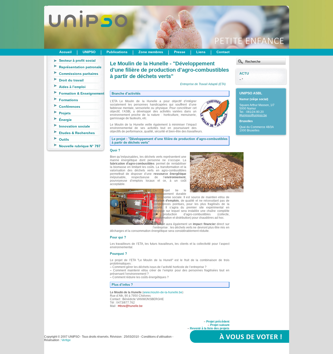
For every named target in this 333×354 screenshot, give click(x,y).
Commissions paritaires (78, 74)
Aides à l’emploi (72, 87)
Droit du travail (71, 80)
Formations (68, 100)
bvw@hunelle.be (131, 306)
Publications (117, 52)
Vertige (66, 340)
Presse (179, 52)
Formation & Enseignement (81, 93)
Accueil (65, 52)
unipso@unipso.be (254, 115)
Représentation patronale (80, 67)
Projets (65, 113)
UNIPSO (89, 52)
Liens (201, 52)
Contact (223, 52)
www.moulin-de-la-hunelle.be (162, 292)
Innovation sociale (74, 126)
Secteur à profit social (77, 60)
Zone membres (150, 52)
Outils (64, 139)
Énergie (65, 120)
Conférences (69, 106)
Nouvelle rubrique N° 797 (79, 146)
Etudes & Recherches (77, 133)
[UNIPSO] (68, 24)
